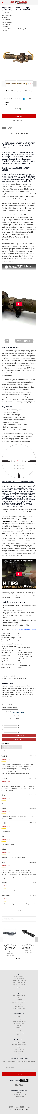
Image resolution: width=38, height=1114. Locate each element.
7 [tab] (23, 90)
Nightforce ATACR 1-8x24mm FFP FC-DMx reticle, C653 (28, 947)
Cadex (19, 1025)
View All (19, 1034)
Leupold (19, 1031)
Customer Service (19, 976)
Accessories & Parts (19, 1008)
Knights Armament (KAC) (19, 995)
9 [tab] (29, 90)
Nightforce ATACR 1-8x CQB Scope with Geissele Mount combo (10, 948)
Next (35, 84)
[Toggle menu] (2, 2)
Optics (19, 1004)
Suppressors (19, 1006)
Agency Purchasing (19, 984)
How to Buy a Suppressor (19, 1044)
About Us (19, 988)
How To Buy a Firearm (19, 1042)
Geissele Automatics (19, 1001)
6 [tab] (20, 90)
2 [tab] (9, 90)
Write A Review (19, 739)
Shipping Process (19, 978)
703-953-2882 (20, 1096)
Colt (19, 1018)
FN (19, 1029)
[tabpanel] (8, 83)
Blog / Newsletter (19, 1051)
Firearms (19, 999)
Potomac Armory (19, 1033)
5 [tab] (17, 90)
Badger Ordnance (19, 1023)
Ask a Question (19, 735)
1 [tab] (6, 90)
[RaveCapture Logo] (18, 712)
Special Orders (19, 1048)
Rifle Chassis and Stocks (19, 1003)
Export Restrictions (19, 982)
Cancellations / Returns (19, 980)
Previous (3, 84)
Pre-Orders (19, 1046)
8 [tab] (26, 90)
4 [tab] (14, 90)
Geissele (19, 1016)
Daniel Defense (19, 1020)
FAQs (19, 1053)
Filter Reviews (5, 743)
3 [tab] (12, 90)
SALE (19, 997)
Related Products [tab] (8, 919)
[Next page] (22, 910)
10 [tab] (31, 90)
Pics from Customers (19, 986)
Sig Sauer (19, 1027)
